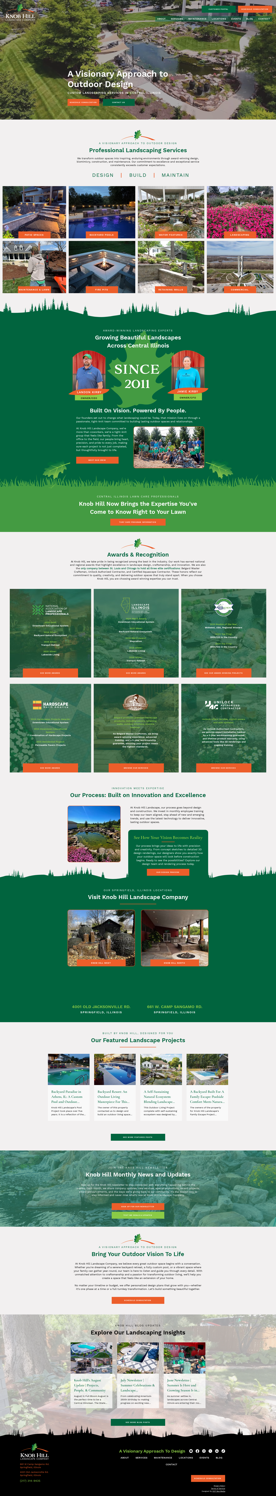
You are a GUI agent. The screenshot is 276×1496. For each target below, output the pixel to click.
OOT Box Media (218, 1491)
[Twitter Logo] (210, 1451)
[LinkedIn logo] (217, 1451)
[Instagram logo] (204, 1451)
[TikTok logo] (223, 1451)
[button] (161, 19)
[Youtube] (191, 1451)
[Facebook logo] (197, 1451)
